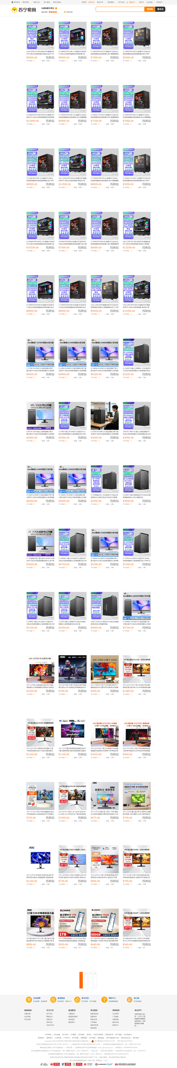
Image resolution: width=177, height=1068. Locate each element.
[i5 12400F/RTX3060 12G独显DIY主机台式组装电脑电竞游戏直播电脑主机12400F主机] (40, 162)
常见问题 (27, 1019)
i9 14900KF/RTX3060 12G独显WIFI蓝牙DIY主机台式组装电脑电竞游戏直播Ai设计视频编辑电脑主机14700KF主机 (72, 54)
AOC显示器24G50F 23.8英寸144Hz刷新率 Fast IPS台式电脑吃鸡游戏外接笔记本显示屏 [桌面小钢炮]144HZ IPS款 (136, 941)
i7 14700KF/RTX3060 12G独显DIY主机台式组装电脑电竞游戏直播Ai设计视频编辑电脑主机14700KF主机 (73, 117)
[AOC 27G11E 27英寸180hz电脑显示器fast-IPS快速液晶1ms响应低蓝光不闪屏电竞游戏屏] (40, 796)
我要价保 (93, 1016)
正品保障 (36, 998)
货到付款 (49, 1022)
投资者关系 (109, 1034)
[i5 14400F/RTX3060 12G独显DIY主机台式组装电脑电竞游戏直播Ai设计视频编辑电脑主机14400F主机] (137, 99)
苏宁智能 (118, 1034)
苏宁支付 (49, 1014)
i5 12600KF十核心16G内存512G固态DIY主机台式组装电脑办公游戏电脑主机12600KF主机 (73, 560)
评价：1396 (46, 694)
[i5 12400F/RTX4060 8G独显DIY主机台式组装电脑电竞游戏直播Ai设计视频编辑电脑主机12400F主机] (104, 226)
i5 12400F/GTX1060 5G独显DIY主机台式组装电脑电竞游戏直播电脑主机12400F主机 (136, 180)
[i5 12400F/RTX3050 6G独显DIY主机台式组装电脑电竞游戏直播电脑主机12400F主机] (137, 36)
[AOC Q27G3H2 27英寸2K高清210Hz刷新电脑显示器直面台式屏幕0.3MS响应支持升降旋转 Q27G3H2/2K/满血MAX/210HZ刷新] (104, 733)
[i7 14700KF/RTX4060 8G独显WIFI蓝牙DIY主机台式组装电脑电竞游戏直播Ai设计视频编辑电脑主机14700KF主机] (72, 289)
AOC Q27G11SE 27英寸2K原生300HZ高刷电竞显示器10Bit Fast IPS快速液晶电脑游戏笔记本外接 (137, 687)
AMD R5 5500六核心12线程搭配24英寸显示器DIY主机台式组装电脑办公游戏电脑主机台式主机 (40, 434)
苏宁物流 (81, 1034)
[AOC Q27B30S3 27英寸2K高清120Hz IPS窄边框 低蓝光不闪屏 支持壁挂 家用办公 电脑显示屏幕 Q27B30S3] (72, 859)
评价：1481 (46, 377)
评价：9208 (46, 61)
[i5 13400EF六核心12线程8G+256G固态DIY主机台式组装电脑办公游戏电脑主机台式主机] (137, 352)
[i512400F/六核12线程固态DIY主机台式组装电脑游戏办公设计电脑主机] (137, 479)
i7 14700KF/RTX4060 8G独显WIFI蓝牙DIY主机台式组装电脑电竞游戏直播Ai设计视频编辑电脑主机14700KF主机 (72, 307)
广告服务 (115, 1016)
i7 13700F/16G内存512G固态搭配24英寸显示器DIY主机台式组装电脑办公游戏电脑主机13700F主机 (40, 370)
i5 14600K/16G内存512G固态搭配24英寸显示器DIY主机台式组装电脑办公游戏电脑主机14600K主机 (104, 560)
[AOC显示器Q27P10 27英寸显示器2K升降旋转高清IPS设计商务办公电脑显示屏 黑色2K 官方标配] (40, 923)
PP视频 (73, 1034)
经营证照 (69, 1047)
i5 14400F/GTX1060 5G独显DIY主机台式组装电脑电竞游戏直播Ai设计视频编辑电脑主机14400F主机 (105, 117)
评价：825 (141, 948)
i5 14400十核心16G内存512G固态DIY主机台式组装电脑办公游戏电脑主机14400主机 (72, 434)
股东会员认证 (125, 1038)
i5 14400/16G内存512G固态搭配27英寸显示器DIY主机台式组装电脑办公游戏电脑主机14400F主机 (40, 497)
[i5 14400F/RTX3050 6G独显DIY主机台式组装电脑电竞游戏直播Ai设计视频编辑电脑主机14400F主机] (104, 36)
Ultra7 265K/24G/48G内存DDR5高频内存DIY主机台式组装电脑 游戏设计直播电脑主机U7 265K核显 (136, 244)
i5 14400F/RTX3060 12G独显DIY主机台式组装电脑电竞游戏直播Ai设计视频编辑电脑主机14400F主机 (137, 117)
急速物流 (61, 998)
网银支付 (49, 1016)
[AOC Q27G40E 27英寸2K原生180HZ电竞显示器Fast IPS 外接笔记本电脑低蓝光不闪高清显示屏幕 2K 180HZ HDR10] (72, 669)
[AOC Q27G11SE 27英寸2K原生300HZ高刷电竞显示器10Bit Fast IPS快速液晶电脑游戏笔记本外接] (137, 669)
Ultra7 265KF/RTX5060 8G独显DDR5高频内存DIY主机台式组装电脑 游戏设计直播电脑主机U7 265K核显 (72, 180)
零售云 (89, 1034)
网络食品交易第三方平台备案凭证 (51, 1047)
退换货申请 (94, 1025)
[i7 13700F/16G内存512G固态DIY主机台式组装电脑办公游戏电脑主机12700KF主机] (137, 543)
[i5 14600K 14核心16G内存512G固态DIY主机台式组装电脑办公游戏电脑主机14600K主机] (40, 606)
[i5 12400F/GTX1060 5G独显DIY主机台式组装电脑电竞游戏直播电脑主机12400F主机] (137, 162)
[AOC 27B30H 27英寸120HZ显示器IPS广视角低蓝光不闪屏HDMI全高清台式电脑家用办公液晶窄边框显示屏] (104, 669)
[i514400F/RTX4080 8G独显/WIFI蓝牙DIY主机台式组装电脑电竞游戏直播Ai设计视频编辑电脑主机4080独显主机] (72, 226)
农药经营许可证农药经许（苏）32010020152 (130, 1051)
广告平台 (67, 1038)
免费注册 (27, 1014)
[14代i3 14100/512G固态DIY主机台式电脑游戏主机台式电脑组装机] (104, 606)
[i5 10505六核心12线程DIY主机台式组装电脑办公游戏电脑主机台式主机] (72, 606)
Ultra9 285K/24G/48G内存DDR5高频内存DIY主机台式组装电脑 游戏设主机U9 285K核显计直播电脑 (40, 54)
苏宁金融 (57, 1034)
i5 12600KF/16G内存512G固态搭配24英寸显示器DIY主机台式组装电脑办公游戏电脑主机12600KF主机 (72, 497)
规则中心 (115, 1025)
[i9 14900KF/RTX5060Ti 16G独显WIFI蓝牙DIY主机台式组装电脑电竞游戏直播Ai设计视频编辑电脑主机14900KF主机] (40, 226)
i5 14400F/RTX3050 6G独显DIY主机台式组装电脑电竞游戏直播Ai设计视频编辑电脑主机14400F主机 (105, 54)
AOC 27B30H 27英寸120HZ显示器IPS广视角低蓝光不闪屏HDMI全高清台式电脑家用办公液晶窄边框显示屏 (104, 687)
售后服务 (94, 1010)
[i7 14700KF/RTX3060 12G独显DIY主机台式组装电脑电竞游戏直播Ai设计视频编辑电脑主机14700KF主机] (72, 99)
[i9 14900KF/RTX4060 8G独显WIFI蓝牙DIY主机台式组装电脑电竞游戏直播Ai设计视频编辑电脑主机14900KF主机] (40, 289)
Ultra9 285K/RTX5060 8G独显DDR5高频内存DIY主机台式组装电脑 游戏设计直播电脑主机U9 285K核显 (136, 307)
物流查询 (71, 1022)
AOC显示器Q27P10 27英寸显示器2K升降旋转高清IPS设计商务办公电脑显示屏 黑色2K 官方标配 (40, 941)
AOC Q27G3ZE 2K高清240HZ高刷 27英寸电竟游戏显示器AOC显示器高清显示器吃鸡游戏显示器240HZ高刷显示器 (39, 750)
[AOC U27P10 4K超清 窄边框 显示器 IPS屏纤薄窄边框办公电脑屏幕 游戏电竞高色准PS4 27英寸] (40, 859)
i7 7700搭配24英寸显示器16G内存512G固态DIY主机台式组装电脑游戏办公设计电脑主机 (40, 560)
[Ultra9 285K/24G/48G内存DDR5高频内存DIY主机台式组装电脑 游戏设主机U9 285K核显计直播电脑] (40, 36)
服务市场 (115, 1022)
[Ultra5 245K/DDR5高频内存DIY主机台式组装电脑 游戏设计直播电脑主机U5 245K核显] (104, 289)
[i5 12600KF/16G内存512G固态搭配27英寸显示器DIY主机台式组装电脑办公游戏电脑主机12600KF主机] (137, 606)
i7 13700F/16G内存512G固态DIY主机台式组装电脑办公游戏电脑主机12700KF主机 (137, 560)
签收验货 (71, 1019)
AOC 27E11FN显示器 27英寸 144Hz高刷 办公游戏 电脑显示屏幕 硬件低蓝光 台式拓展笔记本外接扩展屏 (104, 814)
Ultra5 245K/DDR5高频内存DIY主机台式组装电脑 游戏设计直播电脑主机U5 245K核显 (105, 307)
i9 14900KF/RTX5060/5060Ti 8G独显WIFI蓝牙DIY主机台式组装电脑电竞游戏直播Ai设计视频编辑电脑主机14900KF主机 (40, 117)
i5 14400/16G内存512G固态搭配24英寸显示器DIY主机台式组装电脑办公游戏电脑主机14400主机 (72, 370)
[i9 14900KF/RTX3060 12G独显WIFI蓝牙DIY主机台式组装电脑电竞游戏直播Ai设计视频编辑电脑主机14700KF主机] (72, 36)
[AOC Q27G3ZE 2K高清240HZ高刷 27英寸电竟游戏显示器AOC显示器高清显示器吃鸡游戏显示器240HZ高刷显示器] (40, 733)
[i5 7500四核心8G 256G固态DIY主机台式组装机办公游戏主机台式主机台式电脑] (104, 479)
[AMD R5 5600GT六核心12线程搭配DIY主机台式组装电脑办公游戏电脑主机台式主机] (137, 416)
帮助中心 (112, 998)
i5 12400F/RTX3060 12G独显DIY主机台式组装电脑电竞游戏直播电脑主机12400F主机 (40, 180)
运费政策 (71, 1014)
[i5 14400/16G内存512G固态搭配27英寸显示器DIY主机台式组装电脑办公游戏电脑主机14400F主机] (40, 479)
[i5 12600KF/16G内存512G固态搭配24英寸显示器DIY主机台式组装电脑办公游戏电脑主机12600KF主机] (72, 479)
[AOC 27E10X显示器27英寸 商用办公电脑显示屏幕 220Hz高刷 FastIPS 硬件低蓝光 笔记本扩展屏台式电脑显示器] (137, 796)
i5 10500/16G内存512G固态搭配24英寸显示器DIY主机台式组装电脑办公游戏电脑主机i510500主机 (104, 434)
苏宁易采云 (128, 1034)
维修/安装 (93, 1019)
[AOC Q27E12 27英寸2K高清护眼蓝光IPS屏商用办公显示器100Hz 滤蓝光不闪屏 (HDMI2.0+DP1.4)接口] (104, 859)
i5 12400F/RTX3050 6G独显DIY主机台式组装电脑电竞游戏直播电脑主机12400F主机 (136, 54)
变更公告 (94, 1051)
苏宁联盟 (75, 1038)
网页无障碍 (57, 2)
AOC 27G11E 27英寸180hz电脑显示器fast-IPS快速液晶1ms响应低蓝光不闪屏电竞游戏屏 (40, 814)
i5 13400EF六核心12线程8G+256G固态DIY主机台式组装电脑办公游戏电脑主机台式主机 (137, 370)
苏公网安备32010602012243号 (105, 1041)
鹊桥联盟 (84, 1038)
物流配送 (72, 1010)
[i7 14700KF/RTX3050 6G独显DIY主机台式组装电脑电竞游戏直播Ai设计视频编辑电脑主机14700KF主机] (104, 162)
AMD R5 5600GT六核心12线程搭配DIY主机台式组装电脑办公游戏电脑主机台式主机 (137, 434)
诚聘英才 (50, 1038)
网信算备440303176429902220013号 (117, 1054)
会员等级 (27, 1016)
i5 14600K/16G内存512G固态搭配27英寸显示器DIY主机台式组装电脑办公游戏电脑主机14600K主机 (104, 370)
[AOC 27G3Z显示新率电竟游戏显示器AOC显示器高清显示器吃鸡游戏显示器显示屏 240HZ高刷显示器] (72, 733)
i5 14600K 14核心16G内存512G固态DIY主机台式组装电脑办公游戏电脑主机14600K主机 (40, 624)
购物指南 (28, 1010)
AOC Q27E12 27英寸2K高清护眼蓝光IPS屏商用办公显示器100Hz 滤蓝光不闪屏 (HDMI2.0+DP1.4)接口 (104, 877)
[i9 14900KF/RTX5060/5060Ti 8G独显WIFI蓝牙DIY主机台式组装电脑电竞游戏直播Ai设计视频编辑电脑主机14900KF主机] (40, 99)
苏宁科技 (48, 1034)
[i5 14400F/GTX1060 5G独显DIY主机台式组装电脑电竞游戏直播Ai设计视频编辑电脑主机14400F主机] (104, 99)
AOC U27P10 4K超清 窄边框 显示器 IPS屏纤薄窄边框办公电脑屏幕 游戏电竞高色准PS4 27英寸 (40, 877)
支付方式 (50, 1010)
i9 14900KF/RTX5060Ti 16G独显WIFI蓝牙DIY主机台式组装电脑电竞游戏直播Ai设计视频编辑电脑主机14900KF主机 (40, 244)
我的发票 (93, 1028)
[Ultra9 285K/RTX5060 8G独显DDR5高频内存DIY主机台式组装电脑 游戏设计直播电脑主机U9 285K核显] (137, 289)
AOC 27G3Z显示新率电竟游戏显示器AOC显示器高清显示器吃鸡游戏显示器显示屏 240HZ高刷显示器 (72, 750)
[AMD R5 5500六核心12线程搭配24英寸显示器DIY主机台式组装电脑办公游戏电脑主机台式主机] (40, 416)
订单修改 (93, 1022)
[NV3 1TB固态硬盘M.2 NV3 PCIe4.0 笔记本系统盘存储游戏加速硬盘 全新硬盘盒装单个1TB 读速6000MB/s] (72, 923)
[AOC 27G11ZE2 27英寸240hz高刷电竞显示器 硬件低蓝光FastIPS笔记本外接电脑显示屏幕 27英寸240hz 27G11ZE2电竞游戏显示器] (137, 733)
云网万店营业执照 (106, 1051)
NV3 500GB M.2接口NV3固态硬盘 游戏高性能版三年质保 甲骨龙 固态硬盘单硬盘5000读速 (104, 941)
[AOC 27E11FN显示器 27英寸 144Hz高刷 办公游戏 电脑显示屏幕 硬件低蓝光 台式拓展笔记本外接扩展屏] (104, 796)
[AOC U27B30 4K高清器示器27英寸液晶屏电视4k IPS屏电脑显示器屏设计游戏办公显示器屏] (40, 669)
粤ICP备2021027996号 (125, 1041)
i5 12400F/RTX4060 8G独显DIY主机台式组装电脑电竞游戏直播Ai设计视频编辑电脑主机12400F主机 (105, 244)
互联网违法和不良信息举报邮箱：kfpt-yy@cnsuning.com (94, 1047)
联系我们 (41, 1038)
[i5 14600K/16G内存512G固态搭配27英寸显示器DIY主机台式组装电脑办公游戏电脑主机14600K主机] (104, 352)
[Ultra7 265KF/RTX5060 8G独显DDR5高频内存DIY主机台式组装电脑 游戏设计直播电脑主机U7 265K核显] (72, 162)
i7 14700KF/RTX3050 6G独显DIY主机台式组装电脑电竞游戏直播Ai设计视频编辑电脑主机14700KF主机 (105, 180)
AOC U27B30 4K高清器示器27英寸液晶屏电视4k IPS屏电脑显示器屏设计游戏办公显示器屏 (40, 687)
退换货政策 (94, 1014)
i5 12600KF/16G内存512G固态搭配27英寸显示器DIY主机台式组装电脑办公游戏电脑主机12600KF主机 (137, 624)
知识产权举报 (98, 1034)
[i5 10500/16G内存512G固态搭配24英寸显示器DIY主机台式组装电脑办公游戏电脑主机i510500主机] (104, 416)
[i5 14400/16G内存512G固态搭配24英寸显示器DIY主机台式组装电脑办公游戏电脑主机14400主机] (72, 352)
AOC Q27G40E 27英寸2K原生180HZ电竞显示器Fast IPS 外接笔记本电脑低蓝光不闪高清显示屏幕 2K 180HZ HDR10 (72, 687)
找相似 (50, 57)
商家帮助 (115, 1019)
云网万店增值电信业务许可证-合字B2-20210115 (52, 1044)
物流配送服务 (73, 1016)
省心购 (136, 998)
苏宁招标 (92, 1038)
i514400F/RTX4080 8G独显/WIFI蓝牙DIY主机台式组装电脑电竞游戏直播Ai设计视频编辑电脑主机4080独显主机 (73, 244)
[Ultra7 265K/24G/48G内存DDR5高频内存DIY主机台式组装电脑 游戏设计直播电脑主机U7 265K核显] (137, 226)
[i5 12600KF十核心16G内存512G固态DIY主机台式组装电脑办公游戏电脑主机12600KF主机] (72, 543)
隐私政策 (101, 1038)
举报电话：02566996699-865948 (126, 1047)
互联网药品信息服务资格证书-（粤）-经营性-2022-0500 (122, 1044)
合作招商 (115, 1014)
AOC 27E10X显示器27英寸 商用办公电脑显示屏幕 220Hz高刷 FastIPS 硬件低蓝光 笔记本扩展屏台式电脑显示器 (137, 814)
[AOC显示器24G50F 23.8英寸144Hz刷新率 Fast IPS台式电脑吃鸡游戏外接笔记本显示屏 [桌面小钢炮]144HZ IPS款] (137, 923)
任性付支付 (50, 1025)
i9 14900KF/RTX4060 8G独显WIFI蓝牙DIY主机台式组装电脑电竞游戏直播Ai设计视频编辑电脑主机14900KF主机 (40, 307)
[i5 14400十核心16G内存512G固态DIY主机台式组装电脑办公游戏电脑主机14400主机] (72, 416)
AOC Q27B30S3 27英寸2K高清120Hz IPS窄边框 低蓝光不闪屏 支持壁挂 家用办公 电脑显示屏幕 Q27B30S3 (72, 877)
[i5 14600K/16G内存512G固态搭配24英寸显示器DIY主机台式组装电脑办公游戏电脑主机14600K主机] (104, 543)
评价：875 (77, 948)
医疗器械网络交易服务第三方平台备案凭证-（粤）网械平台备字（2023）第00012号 (60, 1051)
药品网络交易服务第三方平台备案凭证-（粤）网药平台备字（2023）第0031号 (75, 1054)
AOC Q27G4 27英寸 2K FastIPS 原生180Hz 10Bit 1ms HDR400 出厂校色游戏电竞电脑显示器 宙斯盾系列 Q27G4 (72, 814)
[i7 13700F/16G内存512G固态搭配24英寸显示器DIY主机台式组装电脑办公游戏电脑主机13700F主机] (40, 352)
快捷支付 (49, 1019)
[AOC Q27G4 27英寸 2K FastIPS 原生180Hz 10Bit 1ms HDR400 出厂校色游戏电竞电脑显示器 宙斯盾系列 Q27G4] (72, 796)
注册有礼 (91, 2)
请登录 (84, 2)
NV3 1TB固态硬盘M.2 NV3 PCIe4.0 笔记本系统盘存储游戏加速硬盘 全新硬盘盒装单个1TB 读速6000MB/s (72, 941)
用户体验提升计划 (112, 1038)
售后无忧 (85, 998)
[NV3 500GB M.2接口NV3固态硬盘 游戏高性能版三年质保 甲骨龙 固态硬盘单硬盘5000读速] (104, 923)
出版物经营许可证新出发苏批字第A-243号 (85, 1044)
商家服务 (116, 1010)
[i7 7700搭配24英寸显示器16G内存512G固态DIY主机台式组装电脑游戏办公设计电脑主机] (40, 543)
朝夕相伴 (136, 1038)
